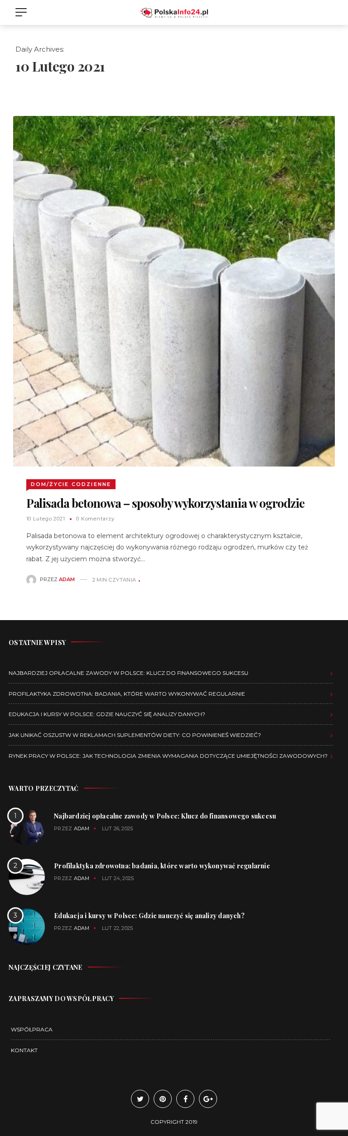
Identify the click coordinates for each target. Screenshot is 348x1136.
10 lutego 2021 (45, 518)
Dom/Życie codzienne (71, 484)
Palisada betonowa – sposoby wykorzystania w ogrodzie (165, 503)
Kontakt (24, 1050)
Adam (67, 580)
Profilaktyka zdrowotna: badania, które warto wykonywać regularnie (127, 693)
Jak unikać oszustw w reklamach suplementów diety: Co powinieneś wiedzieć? (135, 735)
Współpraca (32, 1029)
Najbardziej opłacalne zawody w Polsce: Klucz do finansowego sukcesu (128, 672)
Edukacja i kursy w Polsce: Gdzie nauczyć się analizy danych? (107, 714)
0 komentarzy (95, 518)
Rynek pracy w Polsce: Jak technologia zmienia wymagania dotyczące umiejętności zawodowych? (168, 755)
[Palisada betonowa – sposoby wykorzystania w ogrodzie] (174, 291)
